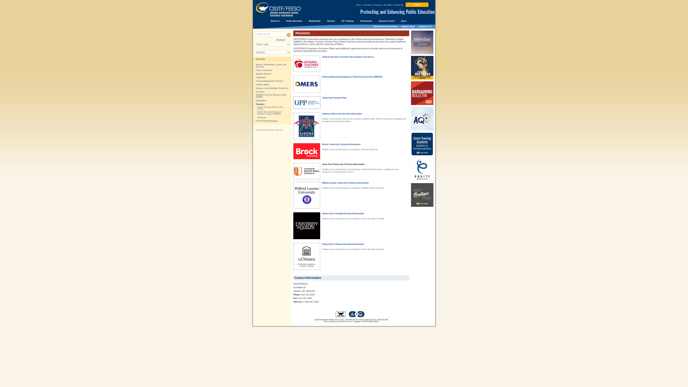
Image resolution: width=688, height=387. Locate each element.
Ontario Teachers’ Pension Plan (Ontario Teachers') (348, 57)
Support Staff (408, 26)
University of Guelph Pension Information (343, 213)
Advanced (280, 40)
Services (260, 59)
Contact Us (398, 5)
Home (358, 5)
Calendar (368, 5)
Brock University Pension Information (341, 144)
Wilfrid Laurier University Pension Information (345, 183)
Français (378, 5)
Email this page (273, 130)
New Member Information (385, 26)
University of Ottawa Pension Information (343, 244)
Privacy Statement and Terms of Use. (338, 321)
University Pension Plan (334, 98)
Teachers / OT (425, 26)
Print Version (261, 130)
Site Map (387, 5)
